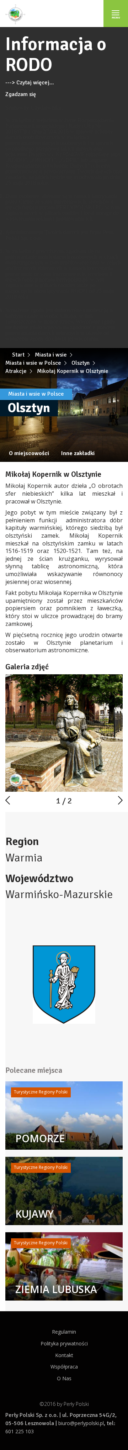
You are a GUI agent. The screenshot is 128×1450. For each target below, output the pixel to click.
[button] (116, 680)
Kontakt (64, 1355)
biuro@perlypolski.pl (81, 1423)
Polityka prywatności (64, 1343)
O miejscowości (29, 453)
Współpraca (64, 1366)
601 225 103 (19, 1431)
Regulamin (64, 1331)
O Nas (64, 1378)
